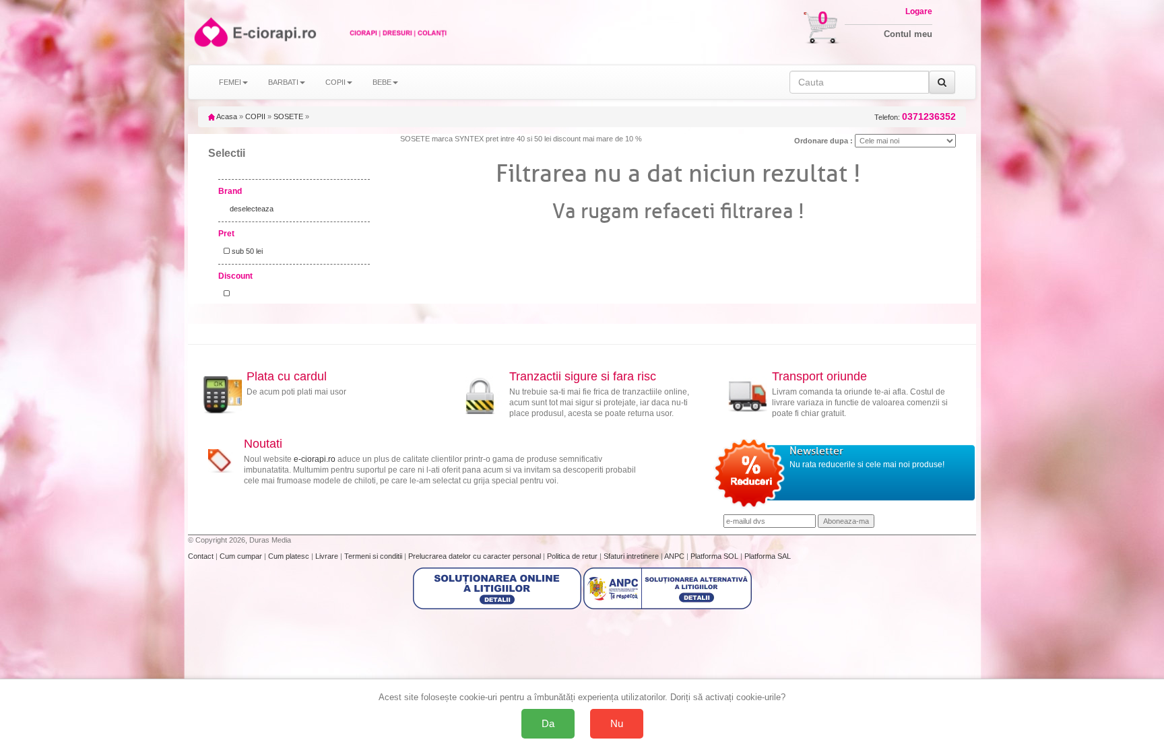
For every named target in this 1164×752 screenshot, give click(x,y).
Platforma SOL (714, 556)
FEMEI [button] (230, 82)
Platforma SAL (767, 556)
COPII (255, 116)
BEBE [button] (382, 82)
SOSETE (288, 116)
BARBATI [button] (283, 82)
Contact (202, 556)
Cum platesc (289, 556)
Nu (616, 723)
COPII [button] (335, 82)
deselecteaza (251, 209)
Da (548, 723)
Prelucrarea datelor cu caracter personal (475, 556)
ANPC (674, 556)
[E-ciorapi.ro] (210, 31)
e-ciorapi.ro (314, 459)
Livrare (327, 556)
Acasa (226, 116)
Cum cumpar (242, 556)
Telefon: (915, 117)
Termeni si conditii (374, 556)
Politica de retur (573, 556)
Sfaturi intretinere (632, 556)
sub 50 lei (246, 251)
